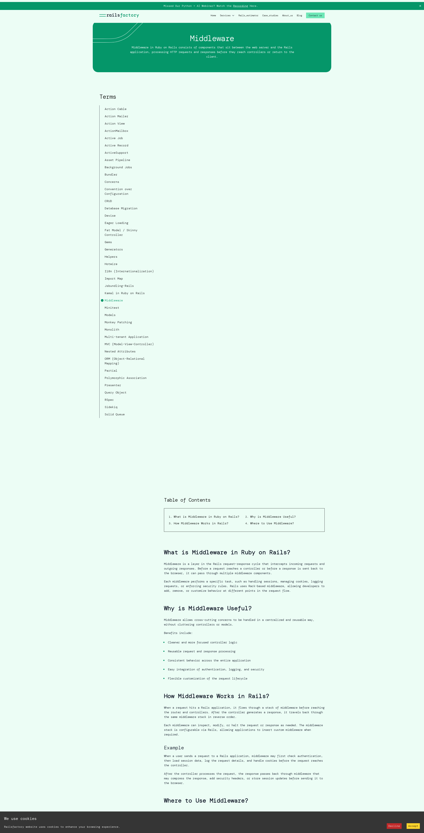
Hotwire (111, 264)
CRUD (108, 201)
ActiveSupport (116, 153)
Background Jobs (118, 167)
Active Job (114, 138)
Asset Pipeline (117, 160)
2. (270, 517)
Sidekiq (111, 407)
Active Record (116, 145)
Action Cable (116, 109)
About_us (287, 15)
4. (269, 523)
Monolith (112, 330)
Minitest (112, 308)
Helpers (111, 257)
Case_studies (270, 15)
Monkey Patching (118, 322)
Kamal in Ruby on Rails (125, 293)
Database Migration (121, 208)
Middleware (114, 300)
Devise (110, 216)
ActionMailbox (116, 131)
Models (110, 315)
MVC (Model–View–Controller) (129, 344)
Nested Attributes (120, 351)
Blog (299, 15)
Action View (115, 124)
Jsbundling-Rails (119, 286)
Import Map (114, 279)
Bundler (111, 175)
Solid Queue (115, 414)
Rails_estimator (248, 15)
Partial (111, 371)
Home (213, 15)
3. (198, 523)
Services (225, 15)
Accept (413, 826)
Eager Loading (116, 223)
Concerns (112, 182)
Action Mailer (116, 116)
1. (204, 517)
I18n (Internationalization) (129, 271)
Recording (240, 6)
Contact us (315, 15)
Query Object (116, 392)
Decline (394, 826)
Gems (108, 242)
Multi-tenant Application (126, 337)
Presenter (113, 385)
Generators (114, 249)
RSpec (109, 400)
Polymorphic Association (126, 378)
